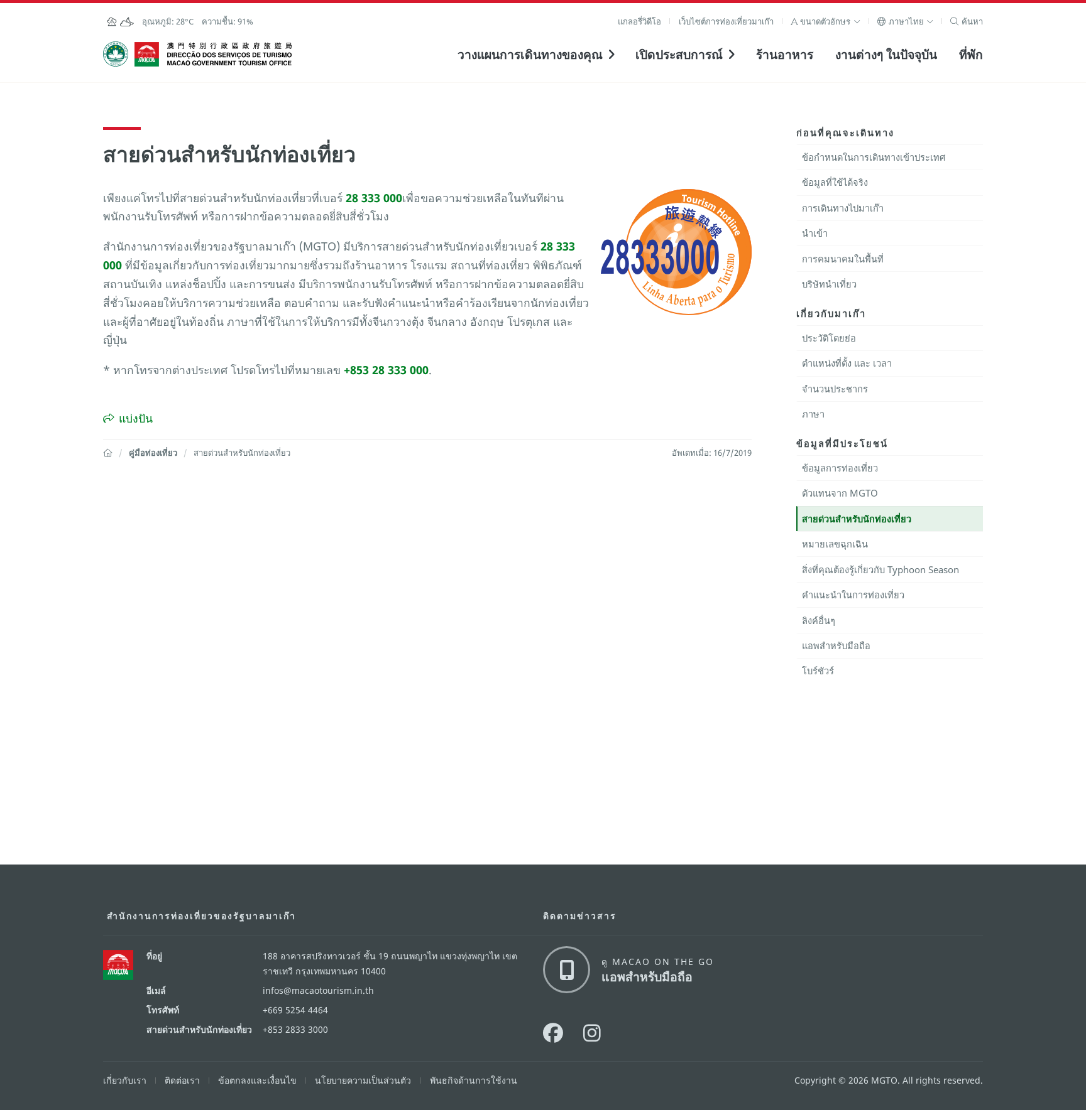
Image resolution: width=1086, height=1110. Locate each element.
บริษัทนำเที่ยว (829, 284)
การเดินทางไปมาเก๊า (843, 208)
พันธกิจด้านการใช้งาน (473, 1080)
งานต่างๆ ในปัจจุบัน (886, 54)
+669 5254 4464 (295, 1010)
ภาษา (813, 413)
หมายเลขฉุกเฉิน (835, 543)
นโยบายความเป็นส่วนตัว (363, 1080)
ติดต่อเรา (182, 1080)
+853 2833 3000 (295, 1029)
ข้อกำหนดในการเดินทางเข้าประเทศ (873, 157)
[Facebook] (553, 1033)
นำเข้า (815, 233)
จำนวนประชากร (835, 388)
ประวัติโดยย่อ (829, 337)
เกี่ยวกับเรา (124, 1080)
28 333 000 (374, 197)
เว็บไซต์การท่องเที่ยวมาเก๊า (726, 21)
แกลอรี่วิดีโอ (639, 21)
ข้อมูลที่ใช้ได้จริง (835, 182)
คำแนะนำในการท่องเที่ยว (853, 594)
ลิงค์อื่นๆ (818, 620)
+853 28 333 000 (386, 369)
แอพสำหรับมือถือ (836, 645)
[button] (825, 21)
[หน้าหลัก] (107, 452)
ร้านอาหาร (784, 54)
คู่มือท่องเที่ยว (153, 452)
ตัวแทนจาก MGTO (840, 493)
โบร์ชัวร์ (818, 670)
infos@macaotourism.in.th (318, 990)
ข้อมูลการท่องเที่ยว (840, 467)
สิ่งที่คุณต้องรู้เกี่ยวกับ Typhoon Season (880, 569)
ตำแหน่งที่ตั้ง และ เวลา (847, 363)
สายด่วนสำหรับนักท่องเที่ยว (856, 518)
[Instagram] (592, 1033)
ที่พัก (971, 54)
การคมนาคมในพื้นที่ (843, 258)
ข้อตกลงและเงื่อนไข (257, 1080)
